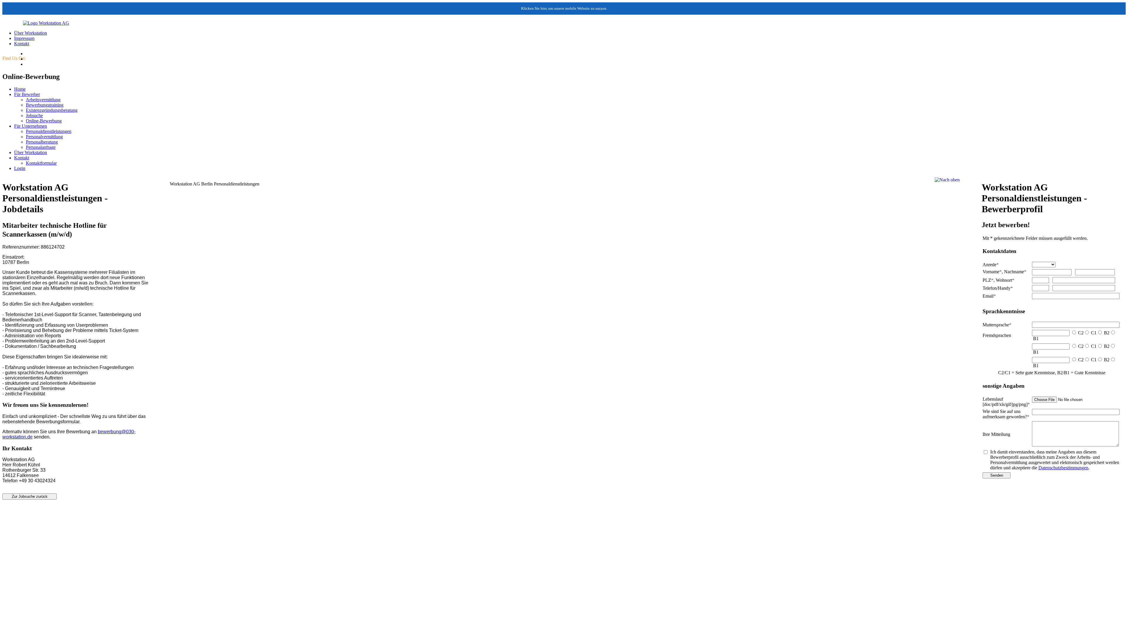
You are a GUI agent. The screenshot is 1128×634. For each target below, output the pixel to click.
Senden (996, 475)
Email (989, 296)
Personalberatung (42, 141)
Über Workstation (30, 33)
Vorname (992, 271)
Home (20, 89)
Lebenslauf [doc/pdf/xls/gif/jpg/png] (1006, 402)
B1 (1036, 338)
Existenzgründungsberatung (52, 110)
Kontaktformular (41, 163)
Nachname (1015, 271)
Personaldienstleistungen (48, 131)
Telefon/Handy (998, 288)
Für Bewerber (27, 94)
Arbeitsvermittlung (43, 99)
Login (19, 168)
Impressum (24, 38)
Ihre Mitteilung (996, 434)
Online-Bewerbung (44, 120)
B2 (1106, 332)
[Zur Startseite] (35, 23)
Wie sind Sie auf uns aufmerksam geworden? (1006, 414)
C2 (1081, 332)
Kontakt (21, 43)
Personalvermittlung (44, 136)
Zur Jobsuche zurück (30, 496)
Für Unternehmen (30, 126)
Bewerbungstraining (44, 104)
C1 (1094, 332)
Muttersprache (997, 324)
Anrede (991, 264)
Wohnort (1005, 280)
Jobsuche (34, 115)
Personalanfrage (41, 147)
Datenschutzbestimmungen (1063, 467)
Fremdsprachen (997, 335)
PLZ (988, 280)
